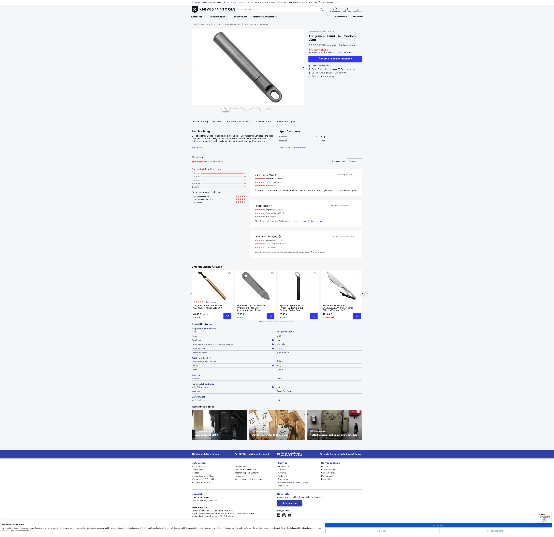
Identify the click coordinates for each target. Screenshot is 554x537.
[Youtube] (289, 515)
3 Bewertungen (329, 45)
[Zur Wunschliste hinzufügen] (229, 273)
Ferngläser (239, 476)
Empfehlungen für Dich (239, 121)
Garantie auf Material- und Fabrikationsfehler (212, 344)
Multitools (196, 473)
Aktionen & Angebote (263, 16)
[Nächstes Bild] (304, 67)
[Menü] (549, 512)
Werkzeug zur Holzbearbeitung (249, 479)
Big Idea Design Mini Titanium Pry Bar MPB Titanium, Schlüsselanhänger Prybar (250, 307)
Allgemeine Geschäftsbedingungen (293, 482)
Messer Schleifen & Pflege (203, 476)
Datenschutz (284, 479)
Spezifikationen (264, 121)
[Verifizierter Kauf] (276, 175)
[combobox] (354, 161)
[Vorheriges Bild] (192, 67)
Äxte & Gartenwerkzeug (246, 469)
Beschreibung (200, 121)
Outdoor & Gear (204, 24)
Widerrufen (283, 476)
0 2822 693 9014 (200, 497)
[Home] (213, 9)
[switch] (544, 520)
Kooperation (326, 479)
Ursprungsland (198, 348)
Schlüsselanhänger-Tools (232, 24)
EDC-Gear (216, 24)
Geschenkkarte (328, 473)
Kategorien (197, 16)
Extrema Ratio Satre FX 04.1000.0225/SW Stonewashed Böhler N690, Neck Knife (338, 307)
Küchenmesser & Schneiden (204, 479)
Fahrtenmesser (198, 469)
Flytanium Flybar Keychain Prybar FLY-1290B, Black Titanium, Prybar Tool (292, 307)
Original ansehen (315, 221)
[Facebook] (278, 515)
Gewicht (283, 136)
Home (194, 24)
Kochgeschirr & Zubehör (202, 482)
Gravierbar (197, 340)
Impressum (283, 485)
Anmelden (347, 12)
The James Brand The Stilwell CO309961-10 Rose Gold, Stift (207, 306)
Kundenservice (284, 466)
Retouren (282, 473)
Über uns (325, 466)
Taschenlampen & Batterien (247, 473)
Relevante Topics (286, 121)
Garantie (282, 469)
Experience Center (329, 469)
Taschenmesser (198, 466)
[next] (357, 293)
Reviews (217, 121)
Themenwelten (217, 16)
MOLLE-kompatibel (200, 387)
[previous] (196, 293)
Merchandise (327, 476)
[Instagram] (284, 515)
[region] (248, 71)
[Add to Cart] (227, 316)
